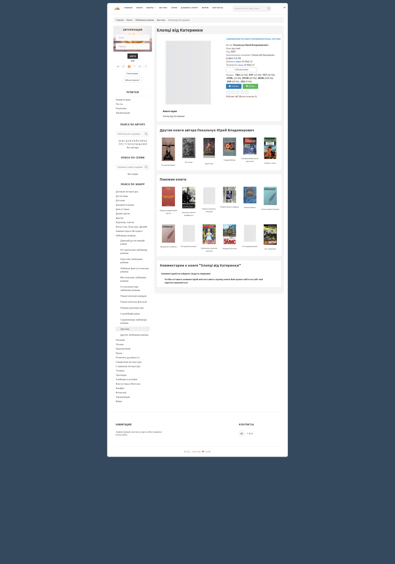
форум (127, 432)
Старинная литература (128, 366)
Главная (128, 8)
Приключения (123, 348)
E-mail (250, 433)
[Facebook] (145, 66)
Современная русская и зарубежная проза (248, 39)
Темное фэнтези (190, 485)
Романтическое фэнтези (133, 301)
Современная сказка (192, 464)
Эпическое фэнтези (191, 533)
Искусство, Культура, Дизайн (131, 226)
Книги (139, 8)
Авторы (163, 8)
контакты (136, 432)
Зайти (132, 56)
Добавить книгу (189, 8)
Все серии (133, 174)
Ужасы (184, 498)
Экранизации (123, 112)
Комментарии (123, 99)
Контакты (217, 8)
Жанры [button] (150, 8)
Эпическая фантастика (193, 526)
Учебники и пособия (126, 379)
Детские (120, 200)
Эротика (161, 20)
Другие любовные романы (134, 334)
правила (157, 432)
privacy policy (121, 434)
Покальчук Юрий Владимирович (250, 44)
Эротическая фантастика (195, 540)
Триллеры (121, 375)
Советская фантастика (193, 457)
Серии (174, 8)
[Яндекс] (134, 66)
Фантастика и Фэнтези (128, 383)
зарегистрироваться (176, 282)
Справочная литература (129, 361)
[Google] (140, 66)
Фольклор (121, 392)
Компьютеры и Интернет (129, 231)
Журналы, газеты (125, 222)
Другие (119, 217)
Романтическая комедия (133, 295)
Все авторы (133, 147)
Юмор (119, 401)
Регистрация (132, 73)
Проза (119, 353)
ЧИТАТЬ (251, 86)
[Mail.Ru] (123, 66)
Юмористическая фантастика (197, 553)
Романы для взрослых (132, 307)
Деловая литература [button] (157, 16)
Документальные (125, 204)
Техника (120, 370)
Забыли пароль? (132, 80)
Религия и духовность (128, 357)
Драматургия (123, 213)
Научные (120, 339)
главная (119, 432)
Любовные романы (144, 20)
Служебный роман (130, 313)
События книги (241, 69)
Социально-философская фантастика (201, 471)
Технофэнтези (189, 491)
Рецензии (121, 108)
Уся (183, 505)
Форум (205, 8)
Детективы (122, 196)
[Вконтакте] (118, 66)
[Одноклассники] (129, 66)
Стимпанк (186, 478)
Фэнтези (185, 512)
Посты (119, 104)
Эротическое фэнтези (193, 546)
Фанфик (120, 388)
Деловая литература (192, 16)
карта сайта (146, 432)
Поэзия (119, 344)
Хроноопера (187, 519)
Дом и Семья (122, 209)
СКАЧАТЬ (235, 86)
